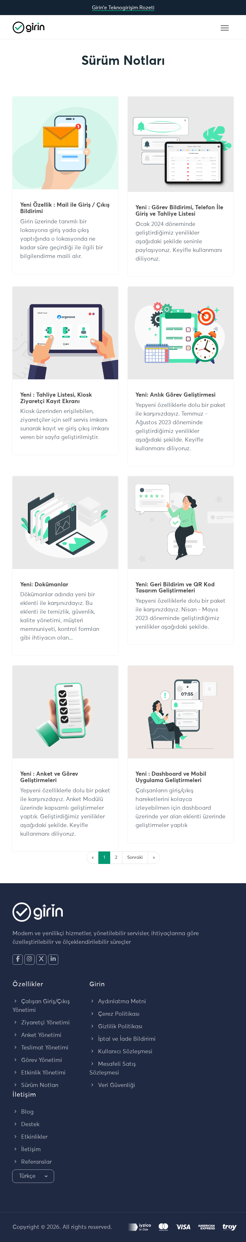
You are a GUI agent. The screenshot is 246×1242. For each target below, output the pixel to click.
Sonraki (135, 857)
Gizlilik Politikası (119, 1027)
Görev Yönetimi (41, 1060)
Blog (27, 1112)
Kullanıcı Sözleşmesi (124, 1052)
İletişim (30, 1149)
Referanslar (36, 1162)
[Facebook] (17, 959)
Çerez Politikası (118, 1014)
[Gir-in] (28, 27)
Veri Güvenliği (115, 1085)
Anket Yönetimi (41, 1035)
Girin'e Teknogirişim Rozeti (123, 7)
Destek (29, 1124)
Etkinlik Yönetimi (43, 1073)
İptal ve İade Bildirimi (126, 1039)
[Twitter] (41, 959)
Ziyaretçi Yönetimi (45, 1023)
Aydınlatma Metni (121, 1002)
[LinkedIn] (53, 959)
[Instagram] (29, 959)
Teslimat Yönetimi (44, 1048)
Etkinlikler (33, 1137)
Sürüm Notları (39, 1085)
